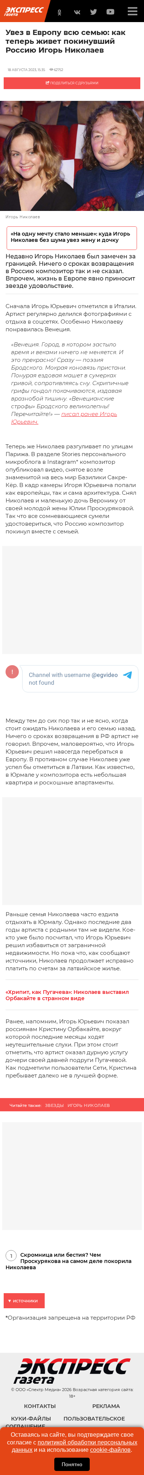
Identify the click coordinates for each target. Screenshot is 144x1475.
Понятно (72, 1464)
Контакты (40, 1406)
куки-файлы (31, 1418)
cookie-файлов (110, 1450)
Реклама (106, 1406)
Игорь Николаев (89, 1105)
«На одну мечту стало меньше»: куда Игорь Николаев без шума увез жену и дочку (70, 237)
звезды (54, 1105)
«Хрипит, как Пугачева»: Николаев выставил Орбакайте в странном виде (67, 995)
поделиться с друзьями (73, 83)
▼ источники (22, 1300)
